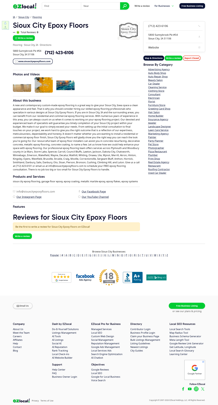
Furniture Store (156, 105)
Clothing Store (156, 90)
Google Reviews (100, 369)
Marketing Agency (158, 133)
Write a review (142, 5)
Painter (152, 137)
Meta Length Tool (179, 340)
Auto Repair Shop (158, 76)
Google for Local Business (105, 376)
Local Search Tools (180, 329)
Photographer (156, 148)
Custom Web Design (102, 336)
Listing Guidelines (140, 343)
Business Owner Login (64, 376)
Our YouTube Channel (95, 197)
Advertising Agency (159, 69)
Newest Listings (139, 347)
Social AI (56, 343)
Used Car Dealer (157, 173)
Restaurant (154, 165)
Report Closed (191, 58)
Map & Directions (154, 58)
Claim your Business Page (144, 336)
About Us (18, 329)
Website (153, 47)
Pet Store (153, 144)
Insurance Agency (158, 119)
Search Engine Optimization (106, 354)
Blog (15, 350)
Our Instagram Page (29, 197)
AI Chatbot (97, 357)
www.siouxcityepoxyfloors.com (34, 61)
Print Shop (154, 158)
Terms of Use (46, 400)
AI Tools (56, 336)
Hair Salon (154, 112)
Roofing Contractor (159, 169)
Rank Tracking (60, 350)
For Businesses (162, 5)
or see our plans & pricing (187, 311)
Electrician (154, 98)
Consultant (154, 94)
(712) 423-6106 (158, 26)
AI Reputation (59, 347)
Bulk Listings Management (145, 340)
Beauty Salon (155, 80)
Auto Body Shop (157, 73)
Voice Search (98, 380)
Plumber (153, 155)
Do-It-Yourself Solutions (65, 329)
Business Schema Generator (185, 336)
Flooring (37, 17)
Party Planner (155, 140)
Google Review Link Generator (187, 343)
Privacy (35, 400)
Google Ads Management (105, 347)
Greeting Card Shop (159, 108)
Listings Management (64, 332)
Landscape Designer (159, 126)
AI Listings (57, 340)
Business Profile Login (142, 332)
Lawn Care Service (158, 130)
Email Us (24, 305)
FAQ (54, 373)
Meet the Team (21, 332)
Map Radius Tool (179, 332)
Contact (17, 347)
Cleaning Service (157, 87)
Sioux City (23, 17)
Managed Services (101, 329)
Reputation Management (105, 343)
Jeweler (152, 123)
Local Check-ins (60, 354)
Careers (17, 336)
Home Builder (156, 115)
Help (15, 343)
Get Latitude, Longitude (183, 347)
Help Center (58, 369)
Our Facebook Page (94, 191)
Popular (54, 255)
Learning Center (179, 354)
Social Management (102, 340)
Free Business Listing (187, 305)
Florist (151, 101)
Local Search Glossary (182, 350)
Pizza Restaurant (157, 151)
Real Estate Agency (158, 162)
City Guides (136, 350)
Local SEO (96, 332)
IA (14, 17)
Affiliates (18, 340)
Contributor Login (140, 329)
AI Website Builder (62, 357)
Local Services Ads (101, 350)
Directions (45, 45)
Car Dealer (154, 83)
